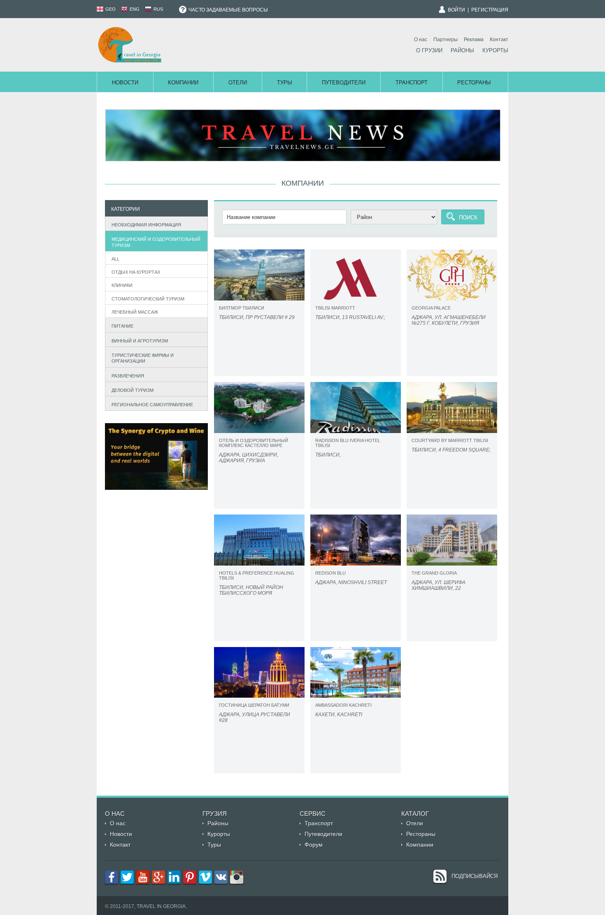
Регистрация (489, 10)
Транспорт (412, 82)
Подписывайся (474, 876)
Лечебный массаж (135, 312)
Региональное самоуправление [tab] (152, 404)
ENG (134, 9)
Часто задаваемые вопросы (227, 10)
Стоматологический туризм (148, 298)
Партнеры (445, 39)
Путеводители (343, 82)
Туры (284, 82)
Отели (237, 82)
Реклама (474, 39)
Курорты (495, 50)
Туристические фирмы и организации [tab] (143, 358)
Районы (462, 50)
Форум (314, 844)
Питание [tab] (122, 326)
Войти (456, 10)
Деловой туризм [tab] (133, 390)
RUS (157, 9)
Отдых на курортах (136, 272)
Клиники (122, 285)
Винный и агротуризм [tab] (140, 340)
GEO (110, 9)
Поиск (468, 217)
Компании (183, 82)
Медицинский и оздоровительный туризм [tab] (156, 242)
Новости (125, 82)
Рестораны (474, 82)
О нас (420, 39)
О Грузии (429, 50)
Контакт (499, 39)
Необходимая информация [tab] (146, 224)
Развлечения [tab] (128, 375)
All (115, 258)
